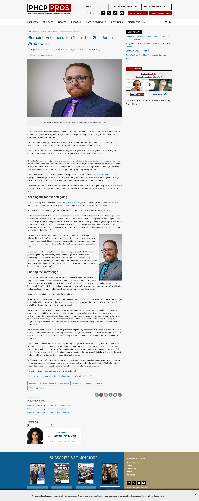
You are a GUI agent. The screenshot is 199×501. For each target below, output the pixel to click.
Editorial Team (132, 463)
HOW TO (62, 22)
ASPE (34, 169)
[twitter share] (101, 395)
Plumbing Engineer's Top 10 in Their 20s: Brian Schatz (46, 409)
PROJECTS (48, 22)
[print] (120, 395)
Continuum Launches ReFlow (137, 51)
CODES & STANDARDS (96, 22)
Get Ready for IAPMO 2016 (62, 436)
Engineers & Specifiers (96, 7)
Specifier (100, 383)
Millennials (77, 383)
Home (29, 31)
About (129, 472)
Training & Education (36, 388)
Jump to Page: (33, 422)
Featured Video (134, 69)
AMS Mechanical (106, 174)
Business (36, 31)
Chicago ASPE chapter (40, 205)
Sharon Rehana (46, 55)
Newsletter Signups (137, 13)
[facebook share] (97, 395)
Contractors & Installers (125, 7)
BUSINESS (76, 22)
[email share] (115, 395)
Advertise (131, 475)
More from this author (60, 442)
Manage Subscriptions (159, 13)
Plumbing (89, 383)
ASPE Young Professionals (68, 202)
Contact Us (131, 469)
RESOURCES (117, 22)
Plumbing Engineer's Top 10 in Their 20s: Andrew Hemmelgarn (50, 405)
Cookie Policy (159, 496)
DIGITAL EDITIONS (136, 22)
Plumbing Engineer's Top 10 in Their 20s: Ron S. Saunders (48, 412)
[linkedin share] (110, 395)
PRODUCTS (32, 22)
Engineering (64, 383)
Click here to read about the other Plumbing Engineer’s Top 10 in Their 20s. (60, 376)
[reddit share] (106, 395)
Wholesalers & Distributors (156, 7)
